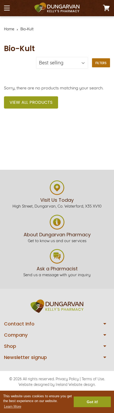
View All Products (31, 102)
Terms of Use (93, 379)
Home (9, 29)
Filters (101, 63)
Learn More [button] (12, 406)
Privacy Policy (67, 379)
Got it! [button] (92, 402)
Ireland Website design (75, 384)
